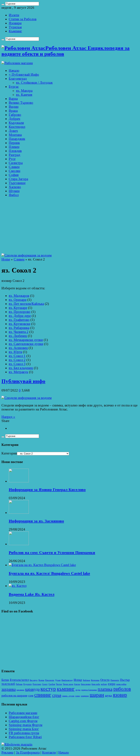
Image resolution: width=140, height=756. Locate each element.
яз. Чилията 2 (18, 332)
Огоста (105, 680)
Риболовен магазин (23, 713)
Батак (5, 680)
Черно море (68, 684)
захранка (8, 689)
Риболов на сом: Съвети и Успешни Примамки (52, 552)
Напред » (8, 417)
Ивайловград (67, 680)
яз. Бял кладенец (21, 368)
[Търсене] (2, 4)
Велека (41, 680)
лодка (77, 690)
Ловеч (13, 131)
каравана (20, 690)
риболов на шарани (14, 695)
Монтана (15, 135)
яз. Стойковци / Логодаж (34, 82)
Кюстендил (17, 127)
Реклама (7, 752)
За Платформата (28, 752)
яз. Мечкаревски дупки (26, 340)
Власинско (49, 680)
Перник (14, 143)
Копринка (95, 680)
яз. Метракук (18, 372)
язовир (120, 695)
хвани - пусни (68, 696)
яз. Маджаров (19, 296)
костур (48, 689)
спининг (42, 695)
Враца (13, 111)
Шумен (14, 191)
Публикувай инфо (23, 381)
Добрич (14, 119)
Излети (14, 15)
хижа (77, 696)
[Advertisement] (70, 226)
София (14, 175)
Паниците (114, 680)
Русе (12, 159)
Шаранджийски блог (24, 717)
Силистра (16, 163)
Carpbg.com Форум (23, 721)
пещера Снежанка (89, 690)
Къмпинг (15, 31)
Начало (14, 70)
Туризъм (15, 27)
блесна (77, 684)
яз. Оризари (17, 300)
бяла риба (96, 684)
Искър (78, 680)
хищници (85, 696)
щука (108, 695)
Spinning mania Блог (24, 729)
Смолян (14, 171)
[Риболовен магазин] (17, 63)
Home (5, 259)
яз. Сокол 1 (17, 356)
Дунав (58, 680)
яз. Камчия (24, 95)
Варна (13, 99)
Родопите (27, 684)
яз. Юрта (15, 352)
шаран (97, 695)
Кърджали (16, 123)
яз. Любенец (18, 336)
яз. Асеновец (18, 348)
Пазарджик (17, 139)
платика (105, 688)
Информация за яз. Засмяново (36, 521)
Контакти (49, 752)
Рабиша (19, 684)
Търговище (17, 183)
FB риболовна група (24, 733)
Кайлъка (86, 680)
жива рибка (121, 684)
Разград (14, 155)
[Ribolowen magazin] (16, 744)
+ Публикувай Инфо (24, 74)
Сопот (45, 684)
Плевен (14, 147)
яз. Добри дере (20, 316)
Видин (13, 107)
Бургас (14, 86)
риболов (122, 689)
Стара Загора (18, 179)
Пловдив (15, 151)
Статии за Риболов (22, 19)
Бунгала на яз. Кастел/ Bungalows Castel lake (49, 573)
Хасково (15, 187)
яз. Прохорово (19, 312)
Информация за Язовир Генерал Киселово (47, 489)
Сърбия (51, 684)
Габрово (15, 115)
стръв (56, 695)
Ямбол (14, 195)
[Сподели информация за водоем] (26, 255)
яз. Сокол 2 (17, 360)
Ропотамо (37, 684)
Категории (9, 453)
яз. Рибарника (19, 328)
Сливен (14, 167)
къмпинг (66, 689)
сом (30, 695)
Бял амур (34, 680)
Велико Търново (21, 103)
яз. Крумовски (19, 324)
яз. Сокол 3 (17, 364)
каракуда (32, 689)
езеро (111, 684)
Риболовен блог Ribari (25, 737)
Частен (59, 684)
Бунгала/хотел (19, 680)
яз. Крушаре (18, 308)
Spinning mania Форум (25, 725)
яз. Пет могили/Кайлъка (26, 304)
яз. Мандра (24, 90)
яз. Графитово (19, 320)
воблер (104, 684)
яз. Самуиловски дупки (26, 344)
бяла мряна (86, 684)
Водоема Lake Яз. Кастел (31, 594)
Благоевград (18, 78)
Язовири (15, 23)
